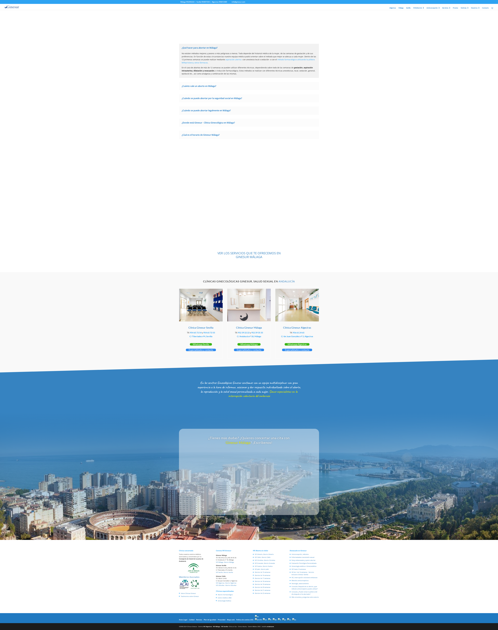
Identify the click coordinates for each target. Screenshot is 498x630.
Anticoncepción (432, 8)
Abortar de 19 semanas (262, 584)
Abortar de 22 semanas (262, 593)
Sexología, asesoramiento (300, 583)
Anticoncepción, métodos (300, 554)
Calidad (191, 620)
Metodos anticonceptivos (300, 580)
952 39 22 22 (244, 332)
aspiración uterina (233, 59)
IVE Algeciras (207, 626)
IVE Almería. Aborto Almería (264, 554)
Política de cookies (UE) (244, 620)
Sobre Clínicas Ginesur (188, 593)
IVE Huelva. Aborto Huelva (263, 566)
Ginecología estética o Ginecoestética (304, 566)
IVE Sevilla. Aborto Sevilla (224, 572)
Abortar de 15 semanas (262, 572)
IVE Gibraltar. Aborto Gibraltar (226, 585)
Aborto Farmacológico (225, 595)
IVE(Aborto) (417, 8)
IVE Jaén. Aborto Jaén (262, 569)
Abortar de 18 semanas (262, 581)
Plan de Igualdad (210, 620)
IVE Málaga (216, 626)
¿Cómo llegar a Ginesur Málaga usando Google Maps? (284, 212)
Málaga (401, 8)
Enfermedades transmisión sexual (303, 557)
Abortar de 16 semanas (262, 575)
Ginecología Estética (224, 601)
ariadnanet (270, 626)
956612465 (223, 2)
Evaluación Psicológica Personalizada (304, 563)
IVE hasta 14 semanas (299, 569)
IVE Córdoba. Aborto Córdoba (265, 560)
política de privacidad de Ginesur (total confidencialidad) (243, 501)
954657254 (206, 2)
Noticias (463, 8)
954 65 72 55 (209, 332)
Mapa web (231, 620)
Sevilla (408, 8)
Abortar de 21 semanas (262, 590)
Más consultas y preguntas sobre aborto (305, 597)
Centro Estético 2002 (224, 598)
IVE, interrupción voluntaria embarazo (304, 577)
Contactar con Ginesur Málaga (249, 150)
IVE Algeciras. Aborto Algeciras (226, 583)
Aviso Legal (183, 620)
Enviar (288, 508)
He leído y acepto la (236, 501)
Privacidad (221, 620)
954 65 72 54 (196, 332)
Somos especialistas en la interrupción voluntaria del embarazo (263, 393)
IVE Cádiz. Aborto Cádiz (262, 557)
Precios (455, 8)
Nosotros (474, 8)
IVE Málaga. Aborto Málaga (225, 562)
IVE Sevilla (224, 626)
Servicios (445, 8)
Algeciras (392, 8)
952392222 (190, 2)
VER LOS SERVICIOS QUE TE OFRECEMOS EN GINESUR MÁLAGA (249, 255)
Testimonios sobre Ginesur (190, 596)
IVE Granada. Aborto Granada (265, 563)
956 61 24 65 (298, 332)
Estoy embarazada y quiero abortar (304, 560)
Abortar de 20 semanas (262, 587)
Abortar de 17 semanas (262, 578)
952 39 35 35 (257, 332)
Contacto (485, 8)
